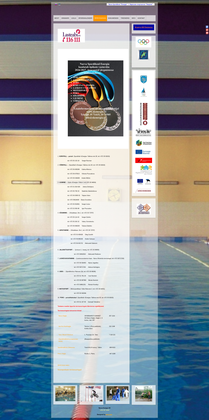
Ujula (73, 18)
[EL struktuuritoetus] (143, 181)
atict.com (109, 414)
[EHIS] (144, 143)
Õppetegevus (100, 18)
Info (133, 18)
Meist (56, 18)
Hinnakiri (65, 18)
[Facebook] (207, 27)
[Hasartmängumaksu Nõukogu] (143, 160)
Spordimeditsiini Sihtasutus (66, 347)
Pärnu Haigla (62, 353)
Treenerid (125, 18)
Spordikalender (85, 18)
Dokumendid (113, 18)
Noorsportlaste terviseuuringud (69, 370)
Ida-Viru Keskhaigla (65, 326)
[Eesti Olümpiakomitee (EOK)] (144, 93)
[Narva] (143, 79)
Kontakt (141, 18)
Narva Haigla (63, 316)
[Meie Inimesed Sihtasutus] (144, 170)
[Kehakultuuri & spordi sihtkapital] (143, 132)
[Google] (207, 30)
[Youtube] (207, 33)
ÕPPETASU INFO (63, 365)
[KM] (143, 114)
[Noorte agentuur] (143, 190)
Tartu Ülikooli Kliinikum (66, 335)
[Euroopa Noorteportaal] (143, 152)
